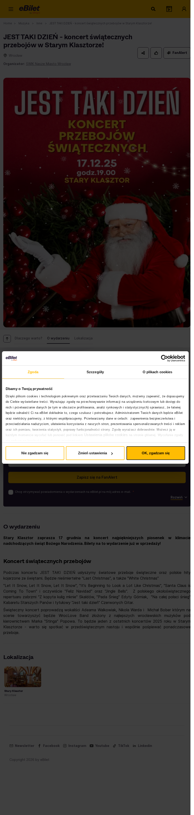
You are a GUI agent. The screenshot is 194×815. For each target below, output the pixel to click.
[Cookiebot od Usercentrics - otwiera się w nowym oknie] (164, 358)
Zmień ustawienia (92, 453)
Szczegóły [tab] (95, 372)
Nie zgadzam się (34, 453)
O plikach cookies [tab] (157, 372)
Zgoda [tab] (33, 372)
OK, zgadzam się (156, 453)
